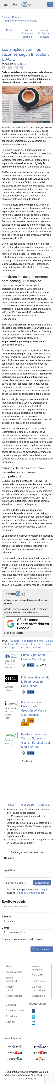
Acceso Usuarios (10, 988)
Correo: (6, 927)
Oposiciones (38, 995)
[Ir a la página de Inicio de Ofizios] (40, 1058)
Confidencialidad (15, 1010)
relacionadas (27, 804)
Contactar (11, 1004)
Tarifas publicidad (11, 979)
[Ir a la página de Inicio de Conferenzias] (14, 1058)
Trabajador (24, 647)
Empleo (15, 640)
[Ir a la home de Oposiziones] (22, 4)
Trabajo (37, 647)
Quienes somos (14, 972)
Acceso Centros (14, 995)
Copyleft (10, 1021)
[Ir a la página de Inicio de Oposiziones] (40, 1046)
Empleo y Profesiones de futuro (44, 33)
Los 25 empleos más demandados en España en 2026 (25, 817)
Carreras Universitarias (39, 988)
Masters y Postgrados (38, 968)
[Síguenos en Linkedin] (33, 1022)
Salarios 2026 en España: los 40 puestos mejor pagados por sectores (27, 811)
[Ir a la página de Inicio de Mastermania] (14, 1052)
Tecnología (10, 647)
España (47, 644)
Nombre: (6, 916)
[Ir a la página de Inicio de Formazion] (14, 1046)
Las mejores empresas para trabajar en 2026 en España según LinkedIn (29, 841)
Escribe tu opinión (14, 901)
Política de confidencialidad (30, 892)
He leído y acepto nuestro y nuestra (28, 891)
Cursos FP (37, 975)
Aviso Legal (40, 889)
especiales (45, 804)
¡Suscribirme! (42, 882)
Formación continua (32, 640)
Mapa (9, 966)
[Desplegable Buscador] (50, 4)
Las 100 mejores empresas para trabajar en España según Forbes (29, 834)
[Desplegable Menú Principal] (6, 4)
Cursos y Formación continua (27, 33)
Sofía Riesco (20, 64)
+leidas (10, 804)
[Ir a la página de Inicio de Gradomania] (40, 1052)
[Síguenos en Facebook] (33, 1010)
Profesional (22, 644)
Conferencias (39, 981)
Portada (10, 30)
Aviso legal (11, 1016)
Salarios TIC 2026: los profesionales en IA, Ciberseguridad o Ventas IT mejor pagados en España (28, 826)
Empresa (35, 644)
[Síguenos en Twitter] (33, 1016)
